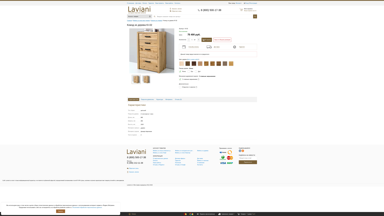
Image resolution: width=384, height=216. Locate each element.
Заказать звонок (177, 9)
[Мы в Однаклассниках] (243, 151)
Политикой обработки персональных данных (87, 207)
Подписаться (248, 162)
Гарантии (151, 3)
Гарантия (242, 47)
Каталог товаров (133, 16)
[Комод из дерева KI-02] (151, 51)
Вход (246, 3)
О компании (130, 3)
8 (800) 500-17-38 (211, 10)
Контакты (177, 3)
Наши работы (169, 3)
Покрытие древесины (147, 99)
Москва (238, 3)
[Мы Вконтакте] (240, 151)
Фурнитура (159, 99)
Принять (60, 211)
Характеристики (133, 99)
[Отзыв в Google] (191, 214)
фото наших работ (193, 59)
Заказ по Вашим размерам (222, 39)
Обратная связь (177, 11)
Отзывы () (178, 99)
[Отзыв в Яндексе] (185, 214)
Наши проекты (159, 3)
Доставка (138, 3)
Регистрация (253, 3)
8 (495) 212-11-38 (135, 163)
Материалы (169, 99)
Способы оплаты (194, 47)
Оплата (144, 3)
